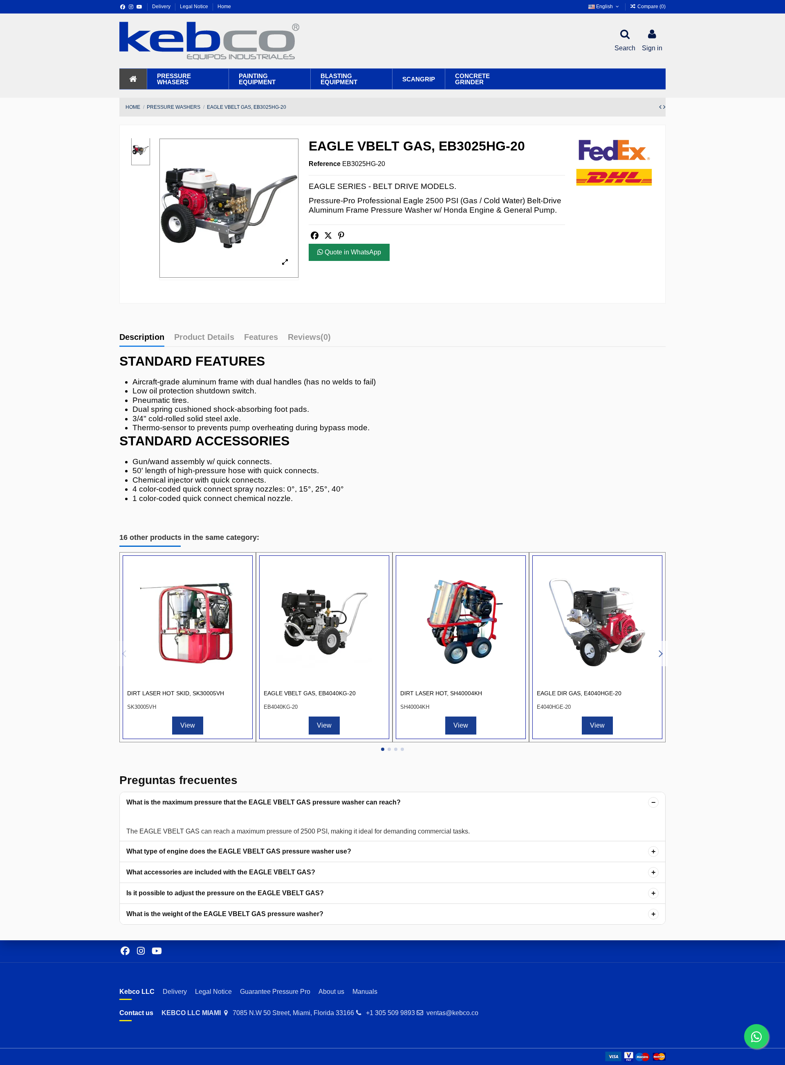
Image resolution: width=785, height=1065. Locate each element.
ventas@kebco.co (452, 1012)
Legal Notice (194, 6)
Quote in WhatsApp (352, 252)
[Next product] (664, 106)
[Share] (314, 235)
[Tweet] (328, 235)
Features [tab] (261, 337)
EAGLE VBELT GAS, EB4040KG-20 (310, 693)
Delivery (162, 6)
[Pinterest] (341, 235)
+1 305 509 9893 (390, 1012)
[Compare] (241, 573)
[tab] (309, 339)
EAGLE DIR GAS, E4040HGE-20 (579, 693)
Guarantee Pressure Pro (275, 991)
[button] (188, 79)
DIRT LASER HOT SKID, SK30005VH (175, 693)
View (187, 725)
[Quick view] (241, 588)
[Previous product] (661, 106)
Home (224, 6)
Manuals (364, 991)
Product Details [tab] (204, 337)
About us (331, 991)
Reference (325, 163)
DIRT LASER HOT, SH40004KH (441, 693)
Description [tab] (141, 337)
